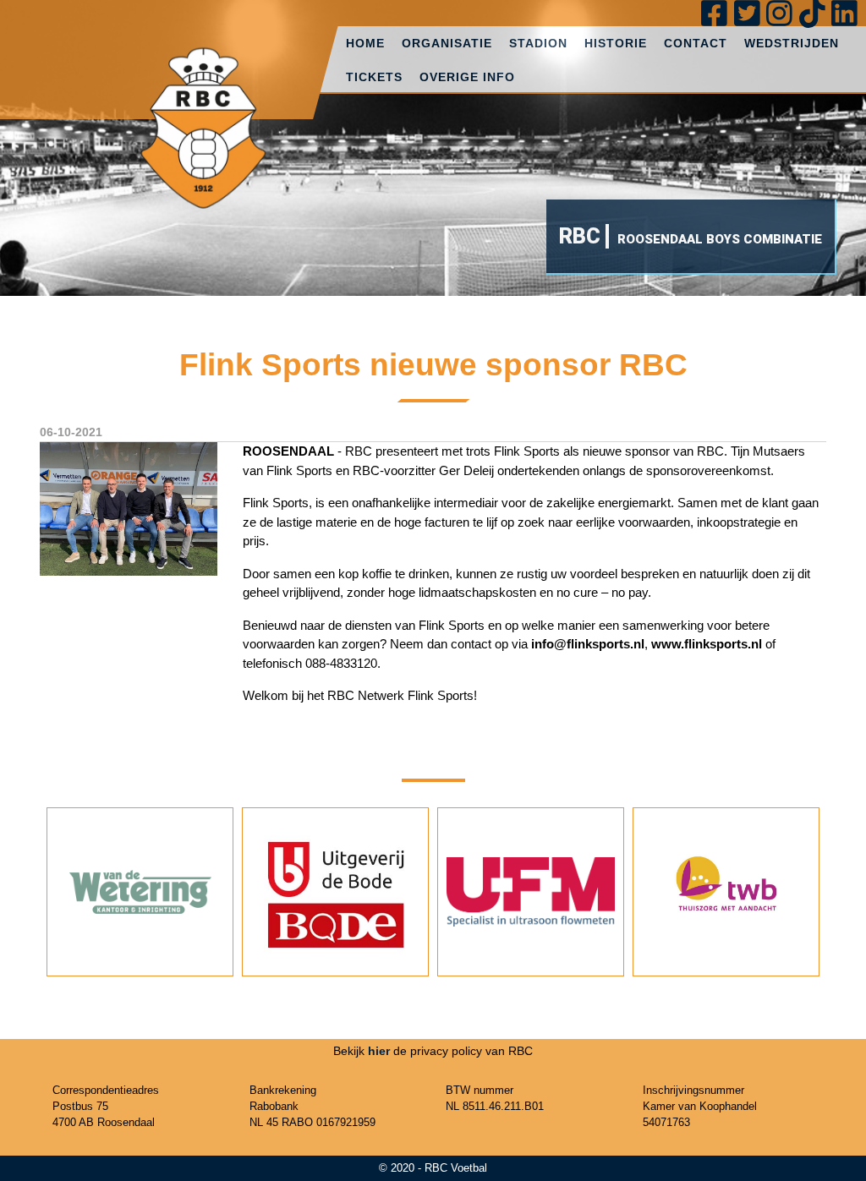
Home (365, 43)
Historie (615, 43)
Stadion (538, 43)
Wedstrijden (791, 43)
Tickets (374, 77)
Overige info (467, 77)
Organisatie (447, 43)
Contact (695, 43)
